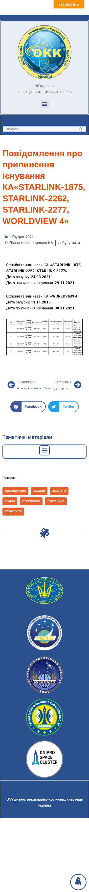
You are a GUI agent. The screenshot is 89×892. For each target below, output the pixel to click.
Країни (10, 501)
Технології (13, 511)
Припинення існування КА (31, 243)
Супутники (71, 243)
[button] (45, 104)
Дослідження (15, 490)
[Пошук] (80, 129)
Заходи (39, 490)
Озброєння (31, 501)
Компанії (59, 490)
